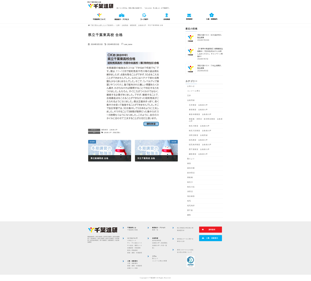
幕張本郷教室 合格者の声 (200, 114)
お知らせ (191, 86)
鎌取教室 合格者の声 (109, 130)
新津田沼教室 (108, 237)
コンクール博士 (193, 91)
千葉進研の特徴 (132, 230)
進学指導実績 (156, 240)
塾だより (191, 159)
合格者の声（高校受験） (112, 132)
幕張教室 (93, 238)
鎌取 (189, 215)
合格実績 (191, 100)
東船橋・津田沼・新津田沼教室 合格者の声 (206, 120)
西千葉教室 (103, 240)
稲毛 (189, 201)
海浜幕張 (191, 196)
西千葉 (190, 210)
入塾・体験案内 (132, 263)
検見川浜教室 (110, 238)
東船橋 (190, 177)
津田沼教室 (98, 237)
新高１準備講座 (132, 250)
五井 (189, 96)
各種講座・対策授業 (134, 248)
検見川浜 (191, 187)
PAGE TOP (302, 270)
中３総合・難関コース (134, 245)
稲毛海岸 (191, 206)
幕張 (189, 163)
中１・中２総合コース (134, 243)
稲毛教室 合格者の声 (198, 140)
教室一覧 (155, 230)
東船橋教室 (90, 237)
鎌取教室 (111, 240)
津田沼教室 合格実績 (198, 135)
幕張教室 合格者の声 (198, 110)
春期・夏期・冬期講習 (134, 252)
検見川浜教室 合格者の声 (200, 131)
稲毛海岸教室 (94, 240)
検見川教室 (101, 238)
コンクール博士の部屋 (159, 261)
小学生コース (131, 240)
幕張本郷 (191, 168)
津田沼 (190, 191)
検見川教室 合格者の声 (199, 126)
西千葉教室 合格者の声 (199, 149)
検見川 (190, 182)
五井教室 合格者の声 (198, 105)
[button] (210, 230)
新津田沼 (191, 173)
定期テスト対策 (132, 268)
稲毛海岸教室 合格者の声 (200, 145)
